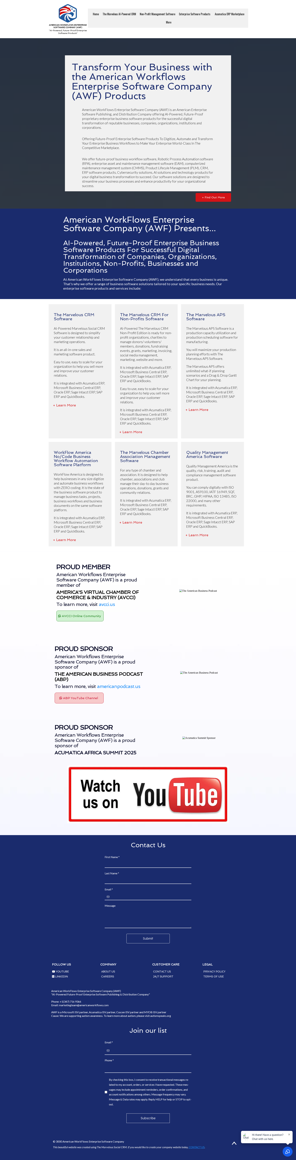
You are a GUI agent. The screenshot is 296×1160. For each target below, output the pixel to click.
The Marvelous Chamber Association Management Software (145, 456)
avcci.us (107, 604)
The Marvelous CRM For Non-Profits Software (144, 316)
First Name (112, 857)
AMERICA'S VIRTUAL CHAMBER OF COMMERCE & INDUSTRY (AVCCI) (97, 594)
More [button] (169, 22)
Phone (109, 1060)
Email (109, 889)
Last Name (112, 873)
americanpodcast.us (118, 686)
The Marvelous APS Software (205, 316)
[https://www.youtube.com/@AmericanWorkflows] (148, 794)
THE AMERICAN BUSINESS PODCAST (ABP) (99, 676)
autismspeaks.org (160, 1015)
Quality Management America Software (207, 454)
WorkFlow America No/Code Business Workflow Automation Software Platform (76, 458)
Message (110, 905)
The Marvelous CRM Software (74, 316)
